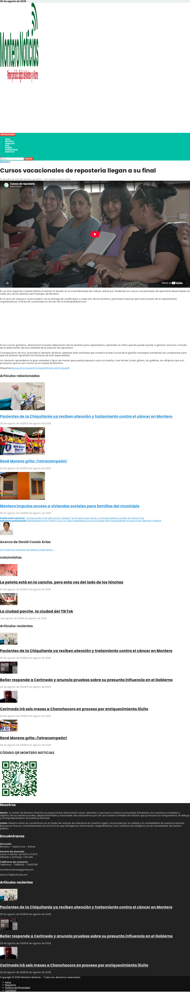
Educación (17, 368)
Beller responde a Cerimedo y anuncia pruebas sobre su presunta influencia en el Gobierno (86, 679)
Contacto (10, 990)
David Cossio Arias (59, 179)
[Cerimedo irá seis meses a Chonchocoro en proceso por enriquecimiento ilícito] (8, 701)
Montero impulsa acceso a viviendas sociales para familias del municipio (69, 506)
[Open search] (1, 156)
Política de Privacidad (17, 987)
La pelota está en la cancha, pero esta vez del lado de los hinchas (61, 582)
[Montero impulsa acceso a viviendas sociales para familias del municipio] (22, 499)
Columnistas (11, 149)
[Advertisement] (77, 115)
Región (8, 147)
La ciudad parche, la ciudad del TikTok (36, 611)
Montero (9, 141)
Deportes (10, 143)
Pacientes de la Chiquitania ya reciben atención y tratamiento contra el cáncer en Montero (86, 416)
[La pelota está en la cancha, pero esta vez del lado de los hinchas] (8, 575)
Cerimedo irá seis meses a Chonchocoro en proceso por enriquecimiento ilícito (74, 709)
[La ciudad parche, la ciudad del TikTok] (8, 604)
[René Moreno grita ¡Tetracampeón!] (22, 454)
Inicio (7, 139)
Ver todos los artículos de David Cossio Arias (27, 549)
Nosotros (9, 151)
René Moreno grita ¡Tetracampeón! (33, 461)
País (7, 145)
